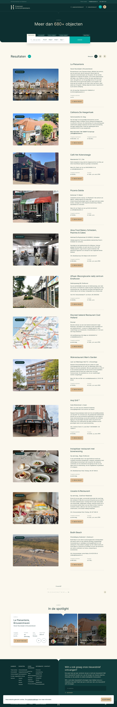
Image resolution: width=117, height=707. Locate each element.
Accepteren (106, 699)
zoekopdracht (92, 7)
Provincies (38, 670)
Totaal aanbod (14, 670)
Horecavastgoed (14, 674)
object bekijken (22, 640)
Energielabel (38, 678)
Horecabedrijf (41, 35)
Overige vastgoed (63, 35)
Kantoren (21, 684)
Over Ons (30, 671)
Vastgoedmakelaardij (23, 672)
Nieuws (37, 680)
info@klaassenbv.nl (93, 1)
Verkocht (13, 678)
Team (29, 673)
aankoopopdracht (78, 7)
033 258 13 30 (103, 1)
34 (68, 592)
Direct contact (84, 1)
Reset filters (86, 35)
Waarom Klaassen (32, 675)
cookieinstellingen (32, 699)
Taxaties (20, 678)
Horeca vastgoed (52, 35)
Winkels (20, 682)
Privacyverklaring (32, 683)
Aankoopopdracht (23, 674)
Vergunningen (39, 676)
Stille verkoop (22, 676)
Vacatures (30, 677)
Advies (20, 680)
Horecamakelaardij (23, 670)
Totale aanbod (31, 35)
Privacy (31, 704)
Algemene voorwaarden (41, 704)
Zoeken (80, 39)
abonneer (70, 692)
